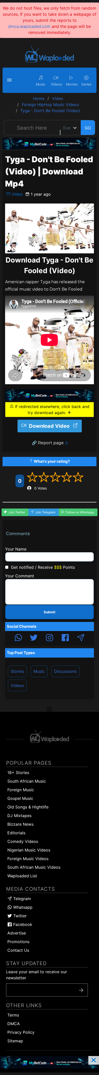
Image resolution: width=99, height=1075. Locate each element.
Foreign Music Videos (27, 858)
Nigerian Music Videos (28, 850)
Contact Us (18, 950)
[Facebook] (65, 638)
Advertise (16, 933)
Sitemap (15, 1040)
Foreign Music (20, 789)
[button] (10, 80)
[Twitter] (33, 638)
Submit (49, 612)
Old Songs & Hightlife (27, 806)
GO (88, 127)
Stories (17, 671)
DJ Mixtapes (19, 815)
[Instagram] (49, 638)
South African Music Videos (33, 867)
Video (16, 194)
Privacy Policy (21, 1032)
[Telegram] (80, 638)
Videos (17, 685)
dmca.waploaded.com (29, 26)
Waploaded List (22, 875)
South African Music (26, 781)
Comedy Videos (22, 841)
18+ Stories (18, 772)
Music (39, 671)
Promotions (18, 941)
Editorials (16, 832)
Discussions (65, 671)
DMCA (13, 1023)
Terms (13, 1015)
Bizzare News (20, 824)
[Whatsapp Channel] (18, 638)
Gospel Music (20, 798)
